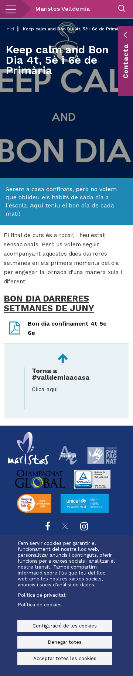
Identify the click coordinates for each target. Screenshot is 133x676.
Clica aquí (45, 389)
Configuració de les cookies (65, 626)
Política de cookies (40, 604)
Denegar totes (65, 642)
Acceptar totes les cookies (64, 658)
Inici (10, 28)
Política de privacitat (42, 595)
